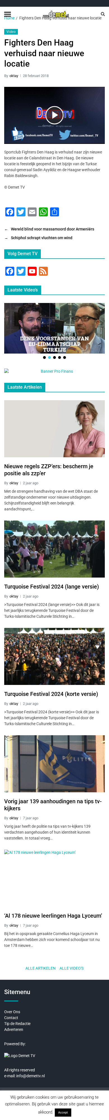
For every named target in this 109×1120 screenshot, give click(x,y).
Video (11, 32)
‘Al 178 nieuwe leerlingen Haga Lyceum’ (53, 915)
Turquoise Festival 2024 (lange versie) (51, 586)
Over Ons (12, 1012)
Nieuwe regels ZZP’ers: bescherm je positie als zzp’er (48, 470)
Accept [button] (63, 1112)
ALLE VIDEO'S (72, 968)
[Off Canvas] (7, 14)
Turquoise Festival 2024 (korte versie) (51, 694)
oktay (14, 76)
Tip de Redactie (17, 1023)
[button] (44, 357)
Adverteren (13, 1029)
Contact (11, 1017)
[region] (54, 331)
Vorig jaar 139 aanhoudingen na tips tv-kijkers (53, 805)
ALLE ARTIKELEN (40, 968)
